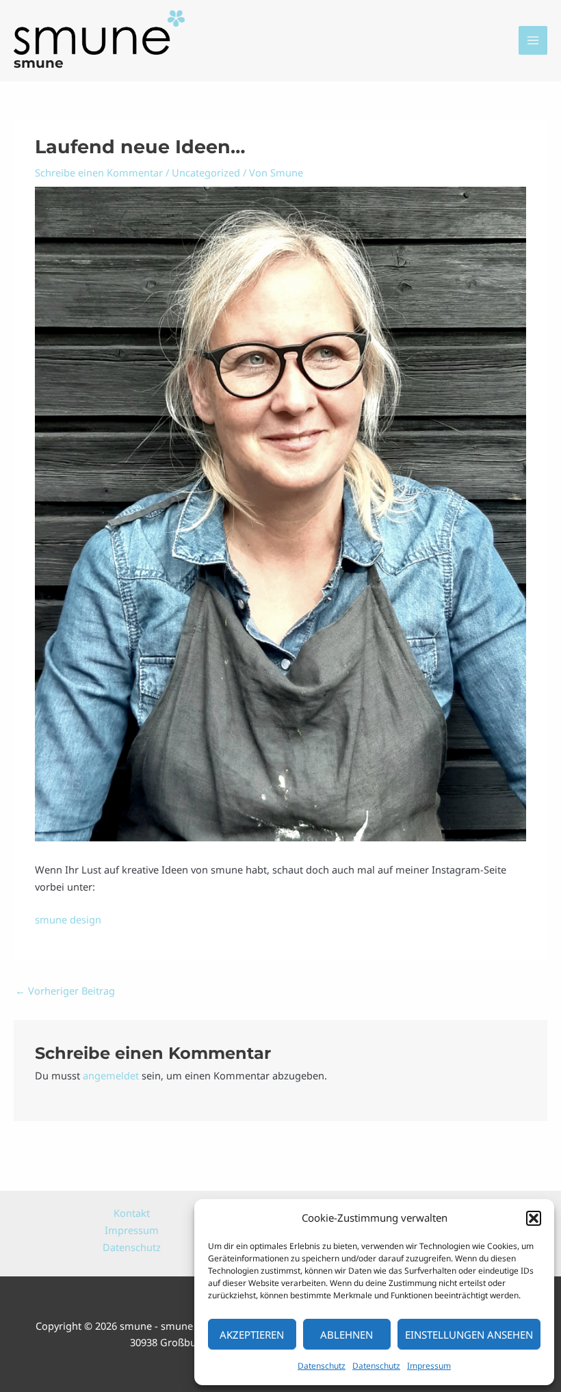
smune (39, 63)
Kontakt (132, 1213)
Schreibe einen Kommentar (99, 172)
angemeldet (111, 1075)
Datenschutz (321, 1365)
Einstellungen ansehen (469, 1334)
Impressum (429, 1365)
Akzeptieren (252, 1334)
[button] (533, 1218)
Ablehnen (346, 1334)
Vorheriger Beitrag (65, 990)
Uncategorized (206, 172)
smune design (68, 919)
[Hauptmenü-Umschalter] (533, 40)
